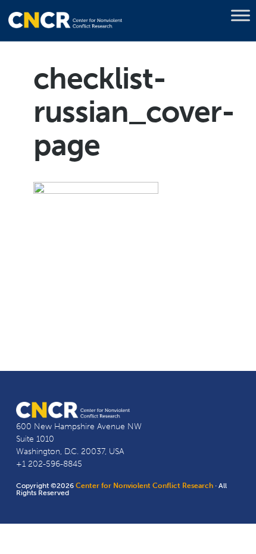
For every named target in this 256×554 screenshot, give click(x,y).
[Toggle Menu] (240, 15)
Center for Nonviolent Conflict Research (144, 485)
